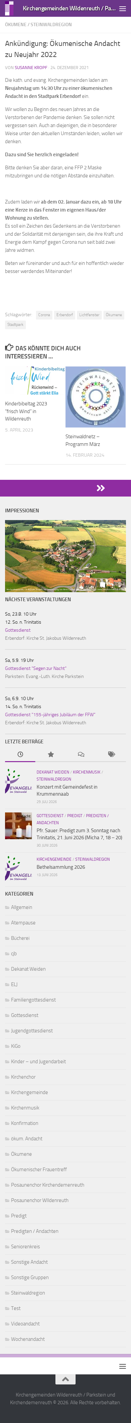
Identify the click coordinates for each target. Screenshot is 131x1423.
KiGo (15, 1046)
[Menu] (122, 8)
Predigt (74, 815)
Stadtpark (15, 324)
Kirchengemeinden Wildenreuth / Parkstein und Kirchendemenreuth (70, 8)
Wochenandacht (28, 1339)
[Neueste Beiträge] (20, 755)
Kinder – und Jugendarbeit (38, 1062)
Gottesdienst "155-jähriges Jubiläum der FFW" (50, 715)
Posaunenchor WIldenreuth (40, 1200)
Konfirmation (24, 1123)
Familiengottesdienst (33, 1000)
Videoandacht (25, 1324)
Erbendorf (64, 314)
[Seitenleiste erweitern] (65, 488)
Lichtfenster (89, 314)
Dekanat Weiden (53, 772)
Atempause (23, 923)
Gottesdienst (18, 630)
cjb (14, 954)
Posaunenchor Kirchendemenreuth (47, 1185)
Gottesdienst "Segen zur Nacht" (36, 668)
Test (15, 1308)
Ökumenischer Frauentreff (39, 1169)
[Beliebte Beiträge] (50, 755)
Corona (44, 314)
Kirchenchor (23, 1077)
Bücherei (20, 938)
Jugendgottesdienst (32, 1031)
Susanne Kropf (31, 67)
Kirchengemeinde (54, 859)
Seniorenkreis (25, 1247)
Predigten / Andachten (34, 1231)
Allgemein (21, 907)
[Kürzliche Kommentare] (81, 755)
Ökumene (16, 24)
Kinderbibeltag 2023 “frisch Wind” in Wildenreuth (26, 411)
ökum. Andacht (26, 1139)
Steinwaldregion (51, 24)
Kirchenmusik (86, 772)
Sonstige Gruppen (30, 1277)
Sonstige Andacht (29, 1262)
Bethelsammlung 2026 (61, 867)
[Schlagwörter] (111, 755)
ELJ (14, 984)
